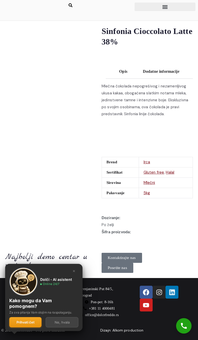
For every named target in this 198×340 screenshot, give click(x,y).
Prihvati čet (25, 322)
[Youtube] (146, 305)
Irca (147, 162)
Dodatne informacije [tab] (161, 71)
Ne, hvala (62, 322)
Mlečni (149, 182)
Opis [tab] (123, 71)
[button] (165, 7)
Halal (170, 172)
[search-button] (70, 5)
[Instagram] (159, 292)
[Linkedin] (172, 292)
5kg (147, 192)
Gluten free (154, 172)
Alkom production (127, 330)
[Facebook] (146, 292)
